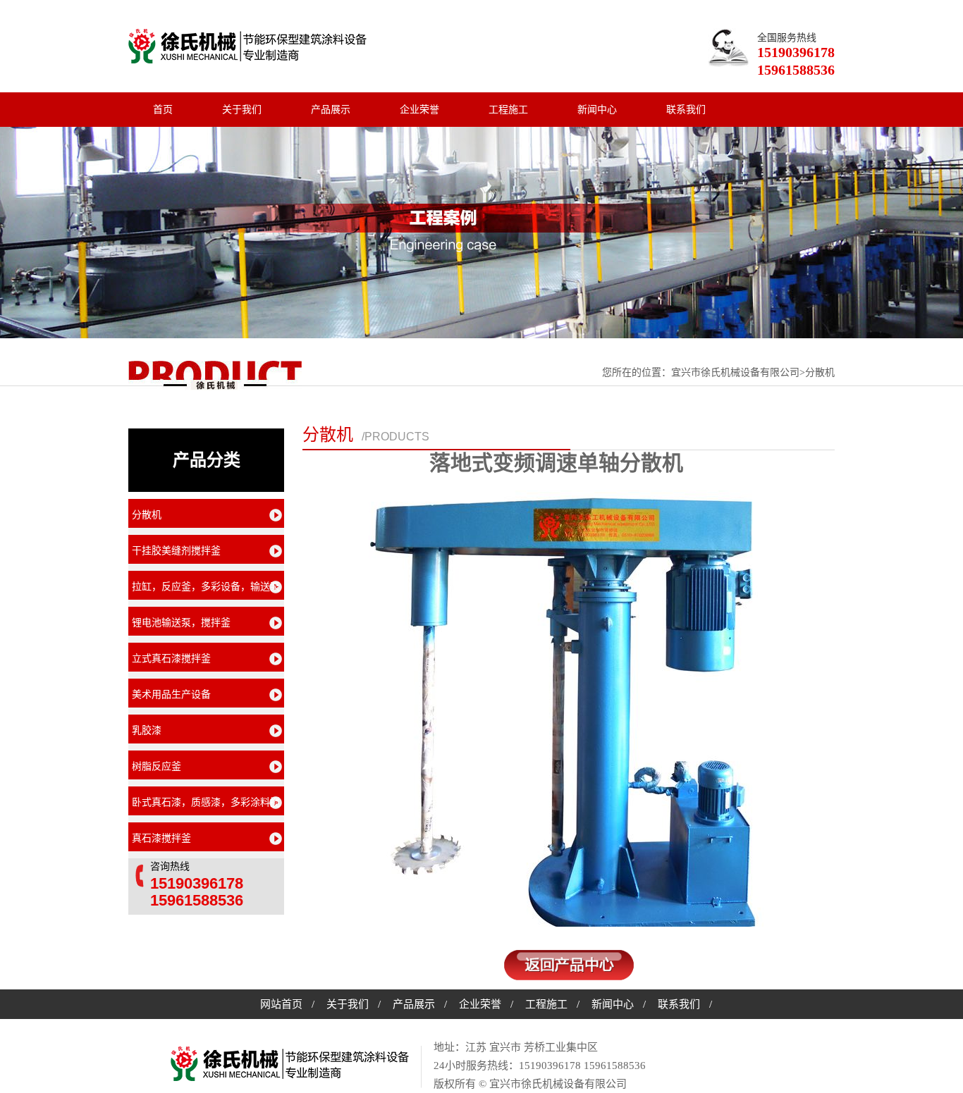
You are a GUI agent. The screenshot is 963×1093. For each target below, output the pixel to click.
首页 (163, 109)
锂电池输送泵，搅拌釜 (181, 622)
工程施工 (508, 109)
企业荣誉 (419, 109)
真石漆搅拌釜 (161, 838)
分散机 (327, 435)
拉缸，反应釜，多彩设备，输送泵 (206, 586)
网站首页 (281, 1004)
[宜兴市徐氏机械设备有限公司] (247, 46)
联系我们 (686, 109)
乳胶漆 (146, 730)
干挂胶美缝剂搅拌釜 (176, 550)
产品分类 (206, 460)
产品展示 (330, 109)
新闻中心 (597, 109)
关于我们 (242, 109)
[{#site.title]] (290, 1065)
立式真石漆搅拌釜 (171, 658)
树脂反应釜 (156, 766)
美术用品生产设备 (171, 694)
